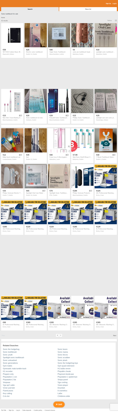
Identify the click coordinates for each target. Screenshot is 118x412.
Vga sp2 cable (9, 385)
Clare (102, 195)
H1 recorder (8, 371)
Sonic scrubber (64, 358)
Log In (115, 3)
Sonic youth (8, 355)
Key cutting (7, 393)
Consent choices (50, 410)
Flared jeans (8, 391)
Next (114, 335)
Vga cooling (62, 382)
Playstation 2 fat (9, 380)
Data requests (26, 410)
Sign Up (108, 3)
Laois (58, 159)
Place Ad (88, 9)
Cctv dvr (6, 396)
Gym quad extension (66, 366)
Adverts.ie (10, 3)
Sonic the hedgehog (11, 349)
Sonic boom (62, 349)
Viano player (63, 385)
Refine (110, 20)
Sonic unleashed (10, 360)
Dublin (35, 54)
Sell (60, 404)
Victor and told (9, 388)
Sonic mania (63, 352)
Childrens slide (64, 396)
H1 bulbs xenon (64, 369)
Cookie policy (38, 410)
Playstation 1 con (10, 377)
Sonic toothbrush (10, 352)
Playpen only (8, 374)
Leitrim (62, 54)
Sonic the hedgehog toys (68, 363)
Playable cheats (64, 371)
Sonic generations (10, 363)
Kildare (12, 54)
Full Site (3, 410)
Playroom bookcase (66, 374)
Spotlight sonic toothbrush (13, 358)
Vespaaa (6, 382)
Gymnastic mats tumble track (14, 369)
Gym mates (7, 366)
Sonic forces (63, 355)
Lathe (60, 393)
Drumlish (61, 388)
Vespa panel (63, 380)
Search (30, 9)
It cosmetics (62, 391)
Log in (18, 410)
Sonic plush (62, 360)
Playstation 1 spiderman (67, 377)
